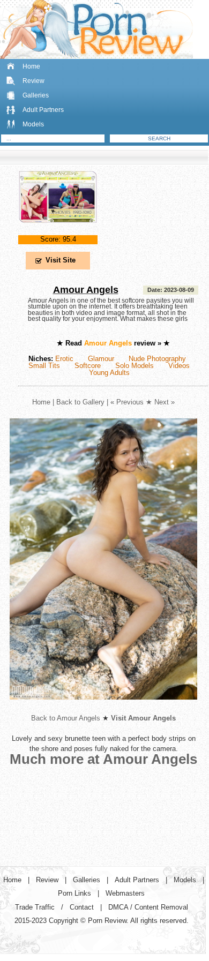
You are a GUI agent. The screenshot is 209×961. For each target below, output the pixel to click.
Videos (179, 366)
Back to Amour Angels (65, 718)
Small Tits (44, 366)
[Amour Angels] (58, 232)
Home (31, 66)
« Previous (127, 402)
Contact (82, 907)
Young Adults (109, 373)
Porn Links (74, 893)
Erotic (64, 359)
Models (33, 124)
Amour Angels (85, 289)
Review (33, 81)
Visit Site (61, 260)
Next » (164, 402)
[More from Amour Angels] (103, 708)
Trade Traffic (35, 907)
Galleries (36, 95)
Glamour (101, 359)
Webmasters (125, 893)
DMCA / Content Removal (148, 907)
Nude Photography (157, 359)
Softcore (87, 366)
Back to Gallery (80, 402)
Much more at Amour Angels (103, 759)
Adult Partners (43, 110)
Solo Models (134, 366)
